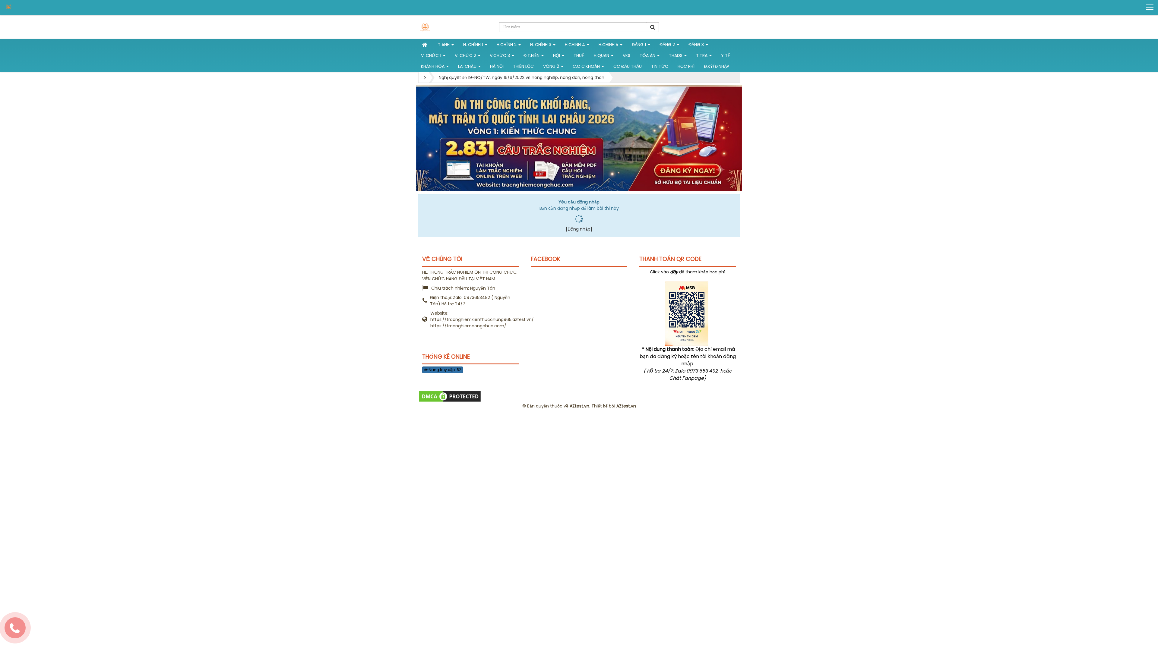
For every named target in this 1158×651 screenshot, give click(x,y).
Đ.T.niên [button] (532, 55)
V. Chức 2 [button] (466, 55)
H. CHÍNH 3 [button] (541, 45)
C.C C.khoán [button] (587, 66)
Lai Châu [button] (468, 66)
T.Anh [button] (444, 45)
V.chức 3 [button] (500, 55)
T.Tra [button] (702, 55)
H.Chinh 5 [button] (609, 45)
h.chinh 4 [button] (575, 45)
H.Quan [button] (602, 55)
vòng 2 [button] (551, 66)
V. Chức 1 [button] (431, 55)
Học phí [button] (686, 66)
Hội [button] (557, 55)
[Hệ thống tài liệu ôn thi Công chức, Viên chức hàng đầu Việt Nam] (27, 7)
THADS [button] (676, 55)
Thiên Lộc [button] (523, 66)
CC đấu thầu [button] (627, 66)
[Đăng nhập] (579, 229)
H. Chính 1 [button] (473, 45)
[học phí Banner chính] (579, 138)
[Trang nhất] (425, 44)
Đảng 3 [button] (696, 45)
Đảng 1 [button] (639, 45)
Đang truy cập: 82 (444, 369)
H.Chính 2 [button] (507, 45)
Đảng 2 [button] (668, 45)
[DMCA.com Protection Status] (450, 396)
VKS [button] (626, 55)
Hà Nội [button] (497, 66)
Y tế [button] (725, 55)
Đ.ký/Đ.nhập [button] (716, 66)
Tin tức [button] (659, 66)
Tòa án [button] (648, 55)
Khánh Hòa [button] (433, 66)
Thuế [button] (579, 55)
